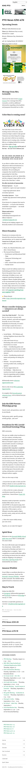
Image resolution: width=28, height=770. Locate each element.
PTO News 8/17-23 (9, 724)
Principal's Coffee (9, 699)
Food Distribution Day (10, 707)
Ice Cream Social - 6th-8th (12, 676)
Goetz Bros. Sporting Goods (10, 559)
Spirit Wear (5, 762)
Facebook (7, 595)
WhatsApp (21, 595)
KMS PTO (6, 6)
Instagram (7, 593)
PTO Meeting (7, 659)
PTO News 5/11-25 (9, 733)
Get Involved (6, 751)
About (4, 744)
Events (4, 755)
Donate (4, 747)
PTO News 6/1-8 (8, 729)
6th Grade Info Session (10, 682)
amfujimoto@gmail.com (9, 220)
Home (4, 740)
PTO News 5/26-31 (9, 731)
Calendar (5, 758)
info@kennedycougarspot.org (17, 486)
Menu (23, 5)
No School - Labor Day (10, 703)
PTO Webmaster (8, 609)
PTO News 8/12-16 (9, 726)
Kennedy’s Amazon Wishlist (10, 576)
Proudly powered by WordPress (15, 767)
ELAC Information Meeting (12, 669)
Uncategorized (5, 611)
